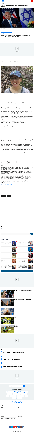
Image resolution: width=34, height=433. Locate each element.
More (1, 424)
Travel (18, 412)
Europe (2, 407)
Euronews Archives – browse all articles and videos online (8, 419)
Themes (2, 405)
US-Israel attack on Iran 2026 (11, 391)
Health (2, 412)
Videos (18, 414)
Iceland (26, 391)
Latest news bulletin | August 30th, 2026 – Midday (8, 190)
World (5, 3)
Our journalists (20, 416)
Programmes (2, 416)
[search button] (24, 386)
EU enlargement (16, 393)
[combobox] (17, 386)
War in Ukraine (20, 391)
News (3, 3)
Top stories (3, 288)
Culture (2, 414)
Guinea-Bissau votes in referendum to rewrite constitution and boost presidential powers (14, 188)
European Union (23, 393)
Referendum (9, 393)
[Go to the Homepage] (3, 1)
